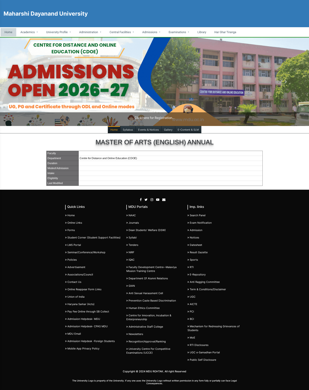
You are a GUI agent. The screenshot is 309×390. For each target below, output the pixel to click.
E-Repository (198, 274)
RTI (192, 267)
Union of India (75, 296)
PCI (192, 311)
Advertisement (76, 267)
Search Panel (198, 215)
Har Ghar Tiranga (225, 32)
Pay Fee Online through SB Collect (88, 311)
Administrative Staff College (146, 326)
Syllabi (133, 237)
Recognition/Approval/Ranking (147, 341)
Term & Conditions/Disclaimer (208, 289)
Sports (194, 259)
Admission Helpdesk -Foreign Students (91, 341)
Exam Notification (201, 222)
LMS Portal (74, 244)
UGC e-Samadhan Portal (205, 352)
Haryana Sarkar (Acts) (80, 304)
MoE (192, 337)
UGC (193, 296)
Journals (134, 222)
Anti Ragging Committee (205, 281)
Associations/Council (80, 274)
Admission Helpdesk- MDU (83, 318)
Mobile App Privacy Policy (83, 348)
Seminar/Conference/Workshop (86, 252)
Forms (71, 230)
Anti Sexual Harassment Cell (146, 293)
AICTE (193, 304)
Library (201, 32)
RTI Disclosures (199, 345)
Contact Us (74, 281)
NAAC (132, 215)
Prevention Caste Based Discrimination (152, 300)
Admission (196, 230)
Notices (194, 237)
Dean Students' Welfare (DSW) (147, 230)
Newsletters (136, 334)
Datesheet (196, 244)
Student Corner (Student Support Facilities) (94, 237)
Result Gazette (199, 252)
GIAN (132, 285)
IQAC (132, 259)
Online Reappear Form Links (84, 289)
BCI (192, 318)
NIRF (131, 252)
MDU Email (74, 333)
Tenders (133, 244)
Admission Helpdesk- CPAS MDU (87, 326)
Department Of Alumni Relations (148, 278)
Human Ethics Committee (144, 308)
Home (8, 32)
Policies (72, 259)
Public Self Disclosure (203, 359)
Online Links (74, 222)
